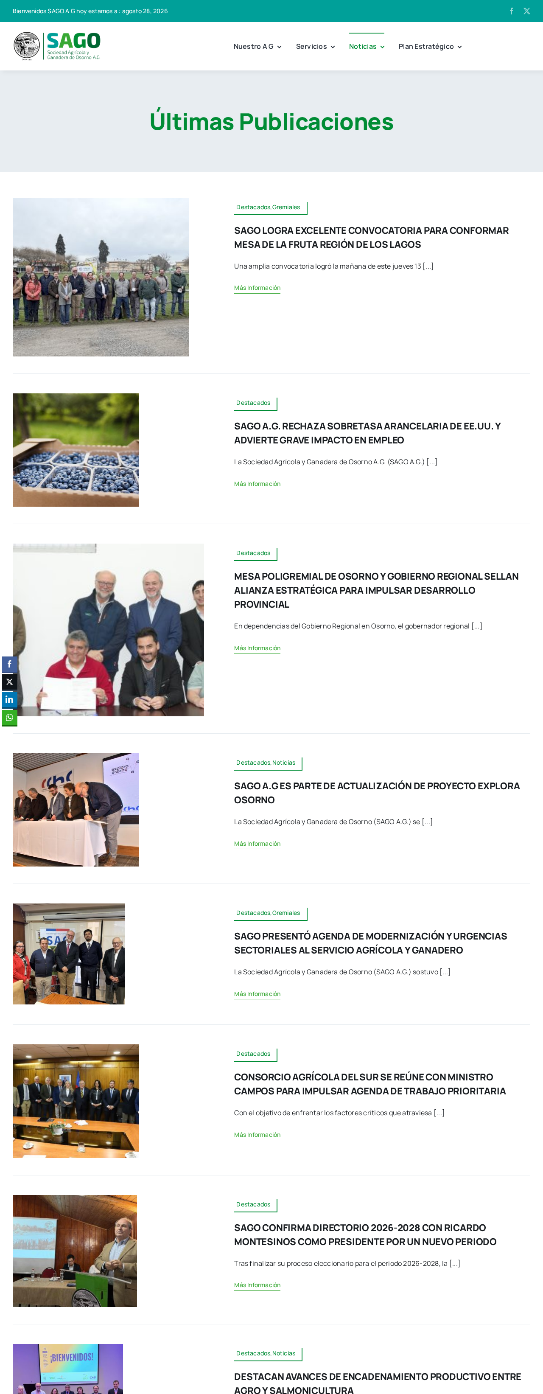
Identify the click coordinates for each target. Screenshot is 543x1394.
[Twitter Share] (9, 682)
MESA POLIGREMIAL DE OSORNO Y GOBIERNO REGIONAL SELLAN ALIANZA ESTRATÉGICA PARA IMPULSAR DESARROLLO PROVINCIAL (376, 590)
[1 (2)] (108, 547)
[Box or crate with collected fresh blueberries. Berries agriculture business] (76, 396)
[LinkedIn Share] (9, 699)
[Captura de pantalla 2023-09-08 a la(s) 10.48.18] (57, 34)
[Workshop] (68, 1347)
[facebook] (511, 11)
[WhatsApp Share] (9, 717)
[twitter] (526, 11)
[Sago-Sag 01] (69, 907)
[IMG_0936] (101, 201)
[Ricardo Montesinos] (75, 1198)
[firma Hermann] (76, 756)
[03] (76, 1047)
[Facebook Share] (9, 664)
